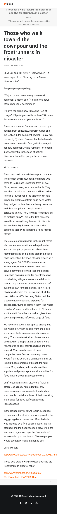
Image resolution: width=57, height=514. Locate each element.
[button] (52, 4)
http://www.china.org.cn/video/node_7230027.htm (30, 454)
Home (28, 17)
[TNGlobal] (8, 4)
